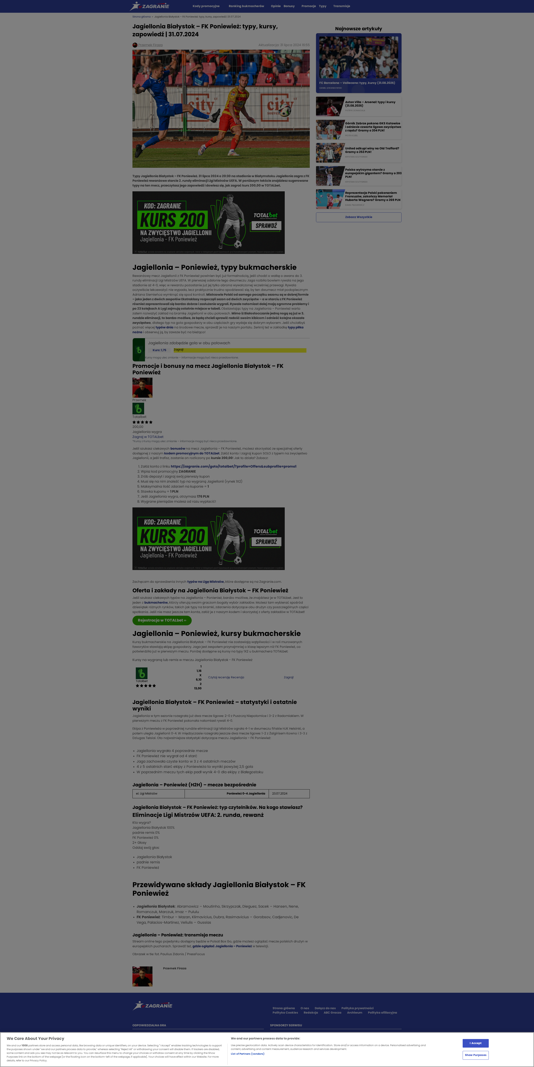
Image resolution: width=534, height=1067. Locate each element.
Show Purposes (475, 1055)
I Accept (475, 1043)
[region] (267, 1049)
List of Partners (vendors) (247, 1054)
